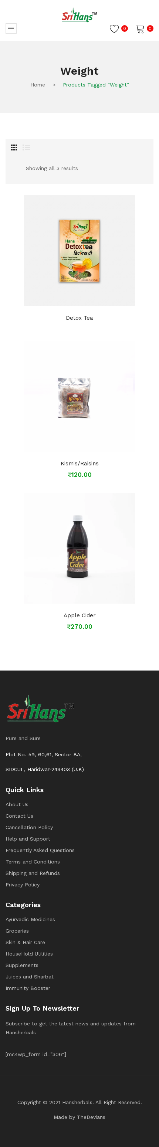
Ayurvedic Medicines (30, 919)
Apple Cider (80, 615)
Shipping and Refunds (33, 873)
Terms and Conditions (33, 862)
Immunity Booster (28, 988)
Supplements (22, 965)
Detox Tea (79, 318)
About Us (17, 804)
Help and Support (28, 839)
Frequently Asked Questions (40, 850)
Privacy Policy (23, 885)
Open (11, 28)
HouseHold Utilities (29, 954)
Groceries (17, 931)
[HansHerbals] (79, 15)
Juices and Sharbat (30, 977)
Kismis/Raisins (80, 463)
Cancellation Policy (29, 827)
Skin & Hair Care (25, 942)
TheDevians (91, 1117)
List (26, 147)
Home (37, 85)
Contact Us (19, 816)
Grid (14, 147)
